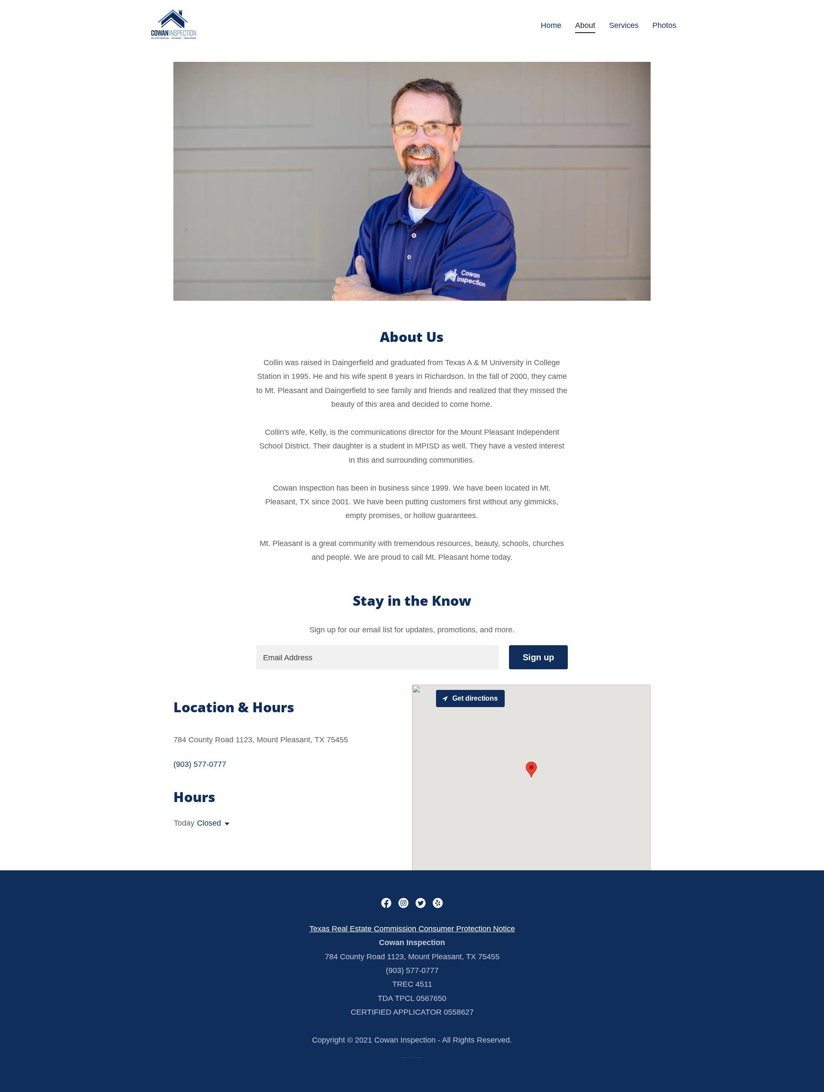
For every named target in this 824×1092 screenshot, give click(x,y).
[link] (173, 23)
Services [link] (624, 25)
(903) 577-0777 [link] (199, 764)
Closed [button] (209, 823)
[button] (225, 824)
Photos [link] (664, 25)
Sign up (538, 657)
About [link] (585, 25)
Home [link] (551, 25)
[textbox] (377, 657)
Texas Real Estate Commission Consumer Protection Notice (412, 928)
